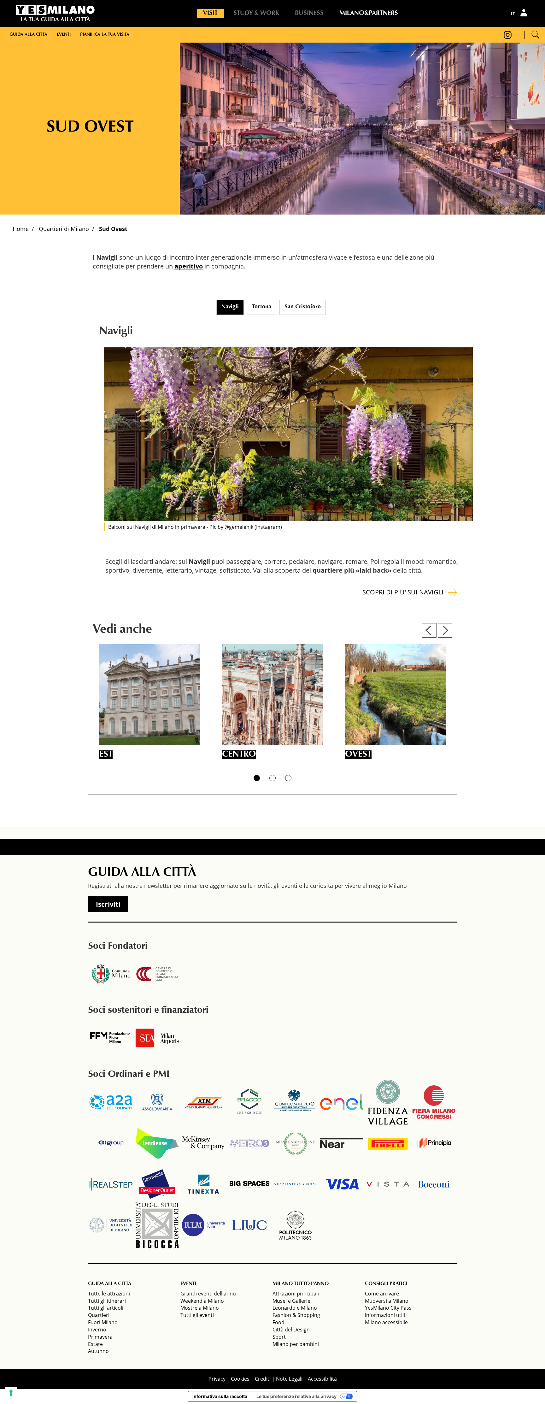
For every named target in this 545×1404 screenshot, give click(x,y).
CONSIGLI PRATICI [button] (386, 1283)
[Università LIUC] (249, 1225)
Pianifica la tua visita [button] (104, 34)
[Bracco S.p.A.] (249, 1102)
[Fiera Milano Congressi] (434, 1102)
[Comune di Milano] (111, 974)
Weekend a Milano (202, 1300)
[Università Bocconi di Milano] (434, 1184)
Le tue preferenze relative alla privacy (296, 1396)
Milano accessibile (386, 1322)
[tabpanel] (288, 434)
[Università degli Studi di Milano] (111, 1225)
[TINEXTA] (203, 1184)
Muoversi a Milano (386, 1300)
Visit (210, 13)
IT (513, 13)
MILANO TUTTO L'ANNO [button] (300, 1283)
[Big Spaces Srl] (249, 1184)
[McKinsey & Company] (203, 1143)
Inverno (97, 1329)
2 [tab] (272, 778)
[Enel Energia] (341, 1102)
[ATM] (203, 1102)
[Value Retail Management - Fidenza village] (387, 1102)
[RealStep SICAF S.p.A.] (111, 1184)
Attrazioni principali (295, 1293)
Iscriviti (108, 904)
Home (21, 229)
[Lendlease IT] (157, 1143)
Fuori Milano (103, 1322)
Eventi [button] (64, 34)
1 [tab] (257, 778)
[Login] (524, 13)
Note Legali (289, 1378)
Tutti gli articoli (105, 1307)
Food (278, 1322)
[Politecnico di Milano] (295, 1225)
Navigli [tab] (230, 307)
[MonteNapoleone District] (295, 1143)
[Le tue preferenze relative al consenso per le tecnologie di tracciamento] (11, 1393)
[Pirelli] (387, 1143)
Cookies (240, 1378)
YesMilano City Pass (388, 1307)
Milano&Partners (368, 13)
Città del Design (291, 1329)
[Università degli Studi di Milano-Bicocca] (157, 1225)
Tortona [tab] (261, 307)
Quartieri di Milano (64, 229)
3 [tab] (288, 778)
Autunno (98, 1351)
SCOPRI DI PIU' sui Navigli (402, 592)
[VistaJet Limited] (387, 1184)
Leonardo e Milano (294, 1307)
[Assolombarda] (157, 1102)
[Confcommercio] (295, 1102)
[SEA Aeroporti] (157, 1038)
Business (309, 13)
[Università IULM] (203, 1225)
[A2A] (111, 1102)
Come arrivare (382, 1293)
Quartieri (98, 1315)
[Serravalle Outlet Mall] (157, 1184)
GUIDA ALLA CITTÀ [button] (109, 1283)
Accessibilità (322, 1378)
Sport (279, 1336)
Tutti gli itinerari (107, 1300)
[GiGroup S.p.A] (111, 1143)
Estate (95, 1344)
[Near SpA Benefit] (341, 1143)
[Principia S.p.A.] (434, 1143)
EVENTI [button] (188, 1283)
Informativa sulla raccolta (219, 1396)
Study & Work (256, 13)
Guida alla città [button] (28, 34)
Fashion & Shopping (296, 1315)
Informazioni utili (385, 1315)
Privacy (217, 1378)
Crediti (263, 1378)
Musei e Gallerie (291, 1300)
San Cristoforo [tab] (302, 307)
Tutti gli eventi (197, 1315)
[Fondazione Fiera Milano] (111, 1038)
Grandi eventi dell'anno (208, 1293)
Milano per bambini (295, 1344)
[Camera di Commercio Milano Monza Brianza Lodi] (157, 974)
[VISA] (341, 1184)
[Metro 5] (249, 1143)
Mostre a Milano (199, 1307)
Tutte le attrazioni (109, 1293)
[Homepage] (55, 10)
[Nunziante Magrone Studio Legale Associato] (295, 1184)
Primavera (100, 1336)
